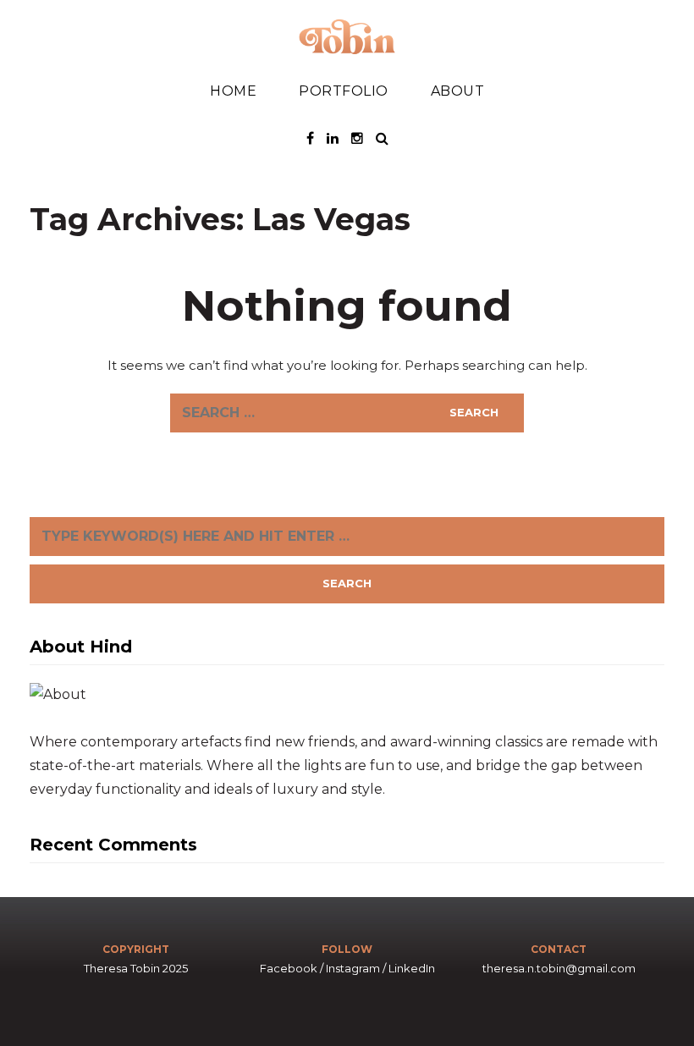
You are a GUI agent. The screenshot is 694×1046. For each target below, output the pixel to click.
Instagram (353, 968)
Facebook (288, 968)
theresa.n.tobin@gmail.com (559, 968)
